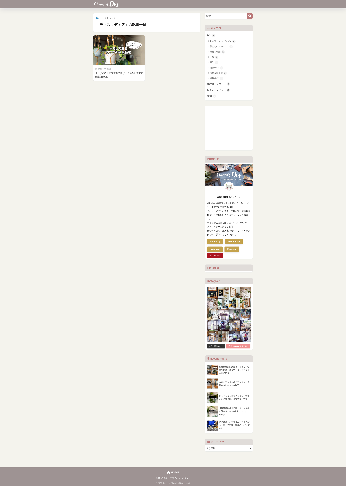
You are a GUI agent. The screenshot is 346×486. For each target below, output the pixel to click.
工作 (213, 57)
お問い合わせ (162, 478)
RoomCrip (215, 241)
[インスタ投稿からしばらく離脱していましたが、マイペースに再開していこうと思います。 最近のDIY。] (245, 303)
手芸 (213, 62)
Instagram (215, 249)
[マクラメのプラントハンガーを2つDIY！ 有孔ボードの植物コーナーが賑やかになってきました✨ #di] (245, 292)
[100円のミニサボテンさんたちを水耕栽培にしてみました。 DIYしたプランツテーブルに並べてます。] (245, 314)
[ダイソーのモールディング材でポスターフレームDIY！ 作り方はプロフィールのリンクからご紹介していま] (234, 292)
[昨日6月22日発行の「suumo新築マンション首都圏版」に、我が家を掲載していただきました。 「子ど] (234, 325)
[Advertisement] (229, 128)
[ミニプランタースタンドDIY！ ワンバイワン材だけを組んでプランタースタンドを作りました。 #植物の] (234, 314)
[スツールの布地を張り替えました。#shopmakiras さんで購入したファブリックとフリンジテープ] (212, 336)
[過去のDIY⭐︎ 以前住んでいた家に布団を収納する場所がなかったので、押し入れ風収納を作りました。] (223, 336)
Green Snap (234, 241)
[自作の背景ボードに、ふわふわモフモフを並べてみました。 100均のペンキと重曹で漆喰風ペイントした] (223, 292)
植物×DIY (216, 68)
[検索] (250, 16)
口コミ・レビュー (218, 90)
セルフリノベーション (222, 41)
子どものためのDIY (221, 46)
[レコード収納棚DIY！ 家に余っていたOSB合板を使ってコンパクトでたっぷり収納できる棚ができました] (234, 303)
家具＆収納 (217, 52)
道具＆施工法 (218, 73)
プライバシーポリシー (180, 478)
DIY (211, 35)
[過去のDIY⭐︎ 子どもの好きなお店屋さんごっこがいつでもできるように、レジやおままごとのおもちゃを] (245, 336)
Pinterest (232, 249)
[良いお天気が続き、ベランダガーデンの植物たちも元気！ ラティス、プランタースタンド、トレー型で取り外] (245, 325)
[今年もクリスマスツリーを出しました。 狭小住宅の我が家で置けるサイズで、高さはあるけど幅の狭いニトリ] (212, 314)
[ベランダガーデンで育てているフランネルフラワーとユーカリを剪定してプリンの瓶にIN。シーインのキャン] (212, 292)
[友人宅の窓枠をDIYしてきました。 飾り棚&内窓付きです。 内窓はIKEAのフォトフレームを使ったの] (212, 325)
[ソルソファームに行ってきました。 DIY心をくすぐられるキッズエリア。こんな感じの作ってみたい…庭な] (223, 325)
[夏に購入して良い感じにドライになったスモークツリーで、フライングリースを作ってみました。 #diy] (223, 314)
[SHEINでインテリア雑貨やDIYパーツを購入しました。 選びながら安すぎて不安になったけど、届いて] (212, 303)
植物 (211, 96)
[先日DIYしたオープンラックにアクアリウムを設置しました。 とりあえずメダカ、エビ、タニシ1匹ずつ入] (234, 336)
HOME (174, 472)
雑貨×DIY (216, 78)
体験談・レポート (218, 84)
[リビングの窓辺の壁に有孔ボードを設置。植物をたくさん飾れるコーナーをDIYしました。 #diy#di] (223, 303)
